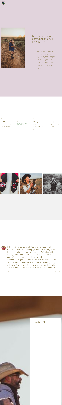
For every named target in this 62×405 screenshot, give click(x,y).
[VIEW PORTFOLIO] (38, 74)
